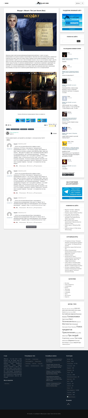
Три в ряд (78, 338)
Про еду (77, 332)
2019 (73, 308)
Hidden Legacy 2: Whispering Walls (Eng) (69, 134)
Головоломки (68, 286)
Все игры (67, 283)
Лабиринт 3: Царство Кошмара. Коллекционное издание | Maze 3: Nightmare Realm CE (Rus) (53, 372)
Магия (74, 321)
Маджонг (69, 368)
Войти (78, 3)
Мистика (65, 324)
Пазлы (69, 327)
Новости (67, 297)
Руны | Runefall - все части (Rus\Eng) (69, 86)
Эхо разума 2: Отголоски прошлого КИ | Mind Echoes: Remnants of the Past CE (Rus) (54, 360)
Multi (74, 312)
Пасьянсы (73, 327)
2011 (65, 308)
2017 (69, 308)
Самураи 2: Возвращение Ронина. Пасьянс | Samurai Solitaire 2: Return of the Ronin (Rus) (53, 384)
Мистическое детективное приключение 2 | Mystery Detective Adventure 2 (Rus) (69, 119)
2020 (75, 308)
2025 (72, 310)
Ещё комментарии (31, 226)
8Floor (63, 308)
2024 (69, 310)
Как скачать (68, 295)
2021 (78, 308)
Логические (67, 321)
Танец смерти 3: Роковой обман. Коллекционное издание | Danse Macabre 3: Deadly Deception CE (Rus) (73, 264)
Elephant (64, 312)
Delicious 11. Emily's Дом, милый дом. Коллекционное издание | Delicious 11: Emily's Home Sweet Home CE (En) (70, 148)
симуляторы (77, 342)
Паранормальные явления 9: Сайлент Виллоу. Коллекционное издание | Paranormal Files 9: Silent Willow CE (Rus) (54, 378)
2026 (76, 310)
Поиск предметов (15, 129)
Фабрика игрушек (69, 255)
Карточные (65, 319)
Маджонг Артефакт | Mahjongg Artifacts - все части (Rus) (70, 59)
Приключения (24, 129)
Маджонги (78, 321)
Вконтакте (7, 383)
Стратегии (67, 290)
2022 (63, 310)
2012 (67, 308)
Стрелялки (67, 292)
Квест (8, 129)
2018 (71, 308)
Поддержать (72, 29)
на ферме (71, 342)
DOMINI (79, 310)
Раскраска (69, 370)
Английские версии (69, 314)
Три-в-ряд (67, 289)
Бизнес (66, 287)
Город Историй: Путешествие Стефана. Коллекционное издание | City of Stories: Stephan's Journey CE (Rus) (54, 366)
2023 (66, 310)
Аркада (68, 359)
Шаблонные (65, 340)
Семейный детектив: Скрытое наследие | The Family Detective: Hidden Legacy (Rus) (72, 217)
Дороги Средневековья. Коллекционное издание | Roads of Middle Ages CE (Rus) (73, 252)
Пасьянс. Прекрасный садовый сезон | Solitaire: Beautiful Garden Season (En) (70, 72)
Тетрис (68, 372)
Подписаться (72, 198)
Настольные (73, 324)
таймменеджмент (66, 344)
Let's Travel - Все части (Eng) (72, 214)
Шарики (71, 340)
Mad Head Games (69, 312)
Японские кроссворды (72, 376)
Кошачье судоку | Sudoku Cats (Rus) (73, 212)
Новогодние (65, 327)
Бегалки (78, 314)
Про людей (31, 129)
